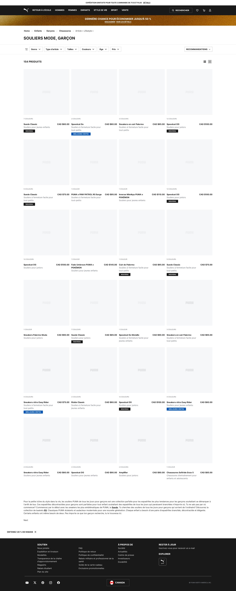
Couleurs (86, 49)
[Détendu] (209, 61)
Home (27, 31)
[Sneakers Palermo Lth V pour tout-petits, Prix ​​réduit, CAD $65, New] (142, 243)
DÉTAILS (146, 3)
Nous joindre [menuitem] (43, 548)
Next (26, 520)
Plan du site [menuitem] (42, 571)
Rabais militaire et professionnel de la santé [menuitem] (96, 560)
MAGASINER (110, 22)
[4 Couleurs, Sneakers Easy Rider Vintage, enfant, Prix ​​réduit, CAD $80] (46, 447)
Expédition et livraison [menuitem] (47, 551)
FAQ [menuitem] (80, 548)
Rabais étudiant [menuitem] (44, 568)
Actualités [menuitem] (122, 551)
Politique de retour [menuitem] (87, 551)
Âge (101, 49)
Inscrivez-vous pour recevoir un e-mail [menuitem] (177, 548)
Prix (114, 49)
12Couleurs (172, 119)
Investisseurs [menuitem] (124, 558)
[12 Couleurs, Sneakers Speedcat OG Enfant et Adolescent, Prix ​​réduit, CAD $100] (46, 239)
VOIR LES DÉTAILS (123, 22)
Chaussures (65, 31)
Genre (34, 49)
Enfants (38, 31)
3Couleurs (123, 119)
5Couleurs (28, 189)
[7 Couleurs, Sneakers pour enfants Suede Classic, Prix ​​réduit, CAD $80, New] (46, 101)
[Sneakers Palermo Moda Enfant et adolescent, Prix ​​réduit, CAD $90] (46, 309)
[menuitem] (41, 10)
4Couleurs (28, 397)
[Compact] (204, 61)
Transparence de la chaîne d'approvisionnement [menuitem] (49, 560)
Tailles (70, 49)
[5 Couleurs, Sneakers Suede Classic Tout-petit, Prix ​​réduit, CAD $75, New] (46, 172)
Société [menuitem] (121, 548)
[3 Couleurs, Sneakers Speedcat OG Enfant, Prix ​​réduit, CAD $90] (94, 447)
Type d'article (52, 49)
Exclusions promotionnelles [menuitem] (91, 568)
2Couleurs (76, 119)
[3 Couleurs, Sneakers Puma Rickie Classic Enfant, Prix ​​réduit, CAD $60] (94, 378)
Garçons (50, 31)
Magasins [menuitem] (41, 565)
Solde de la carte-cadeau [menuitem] (90, 565)
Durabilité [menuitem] (122, 562)
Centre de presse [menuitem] (126, 555)
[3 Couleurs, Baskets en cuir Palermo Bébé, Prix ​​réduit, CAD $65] (142, 100)
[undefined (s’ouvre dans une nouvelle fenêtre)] (162, 562)
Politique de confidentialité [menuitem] (91, 555)
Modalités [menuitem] (41, 555)
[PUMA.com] (26, 10)
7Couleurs (28, 119)
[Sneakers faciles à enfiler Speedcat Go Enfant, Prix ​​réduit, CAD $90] (142, 311)
